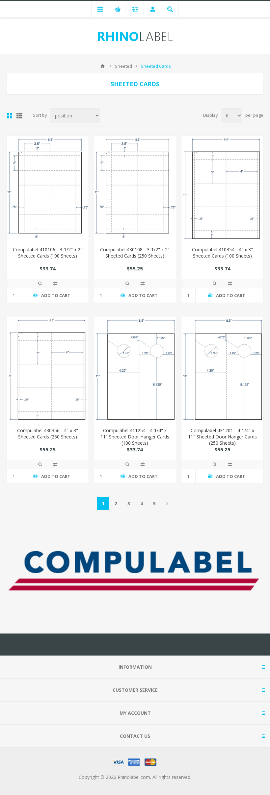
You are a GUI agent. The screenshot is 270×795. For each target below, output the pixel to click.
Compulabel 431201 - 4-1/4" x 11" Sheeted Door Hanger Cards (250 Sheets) (222, 436)
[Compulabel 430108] (135, 188)
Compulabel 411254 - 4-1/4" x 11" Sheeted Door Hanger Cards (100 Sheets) (134, 436)
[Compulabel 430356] (48, 369)
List (19, 115)
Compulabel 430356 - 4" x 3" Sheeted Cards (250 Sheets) (47, 433)
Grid (10, 115)
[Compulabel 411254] (135, 369)
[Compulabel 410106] (48, 188)
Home (102, 66)
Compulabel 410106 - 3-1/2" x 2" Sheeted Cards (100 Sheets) (47, 252)
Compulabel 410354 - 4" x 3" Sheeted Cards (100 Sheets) (222, 252)
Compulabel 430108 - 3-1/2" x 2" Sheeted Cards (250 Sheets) (135, 252)
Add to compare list (55, 283)
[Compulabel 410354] (222, 188)
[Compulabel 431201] (222, 369)
